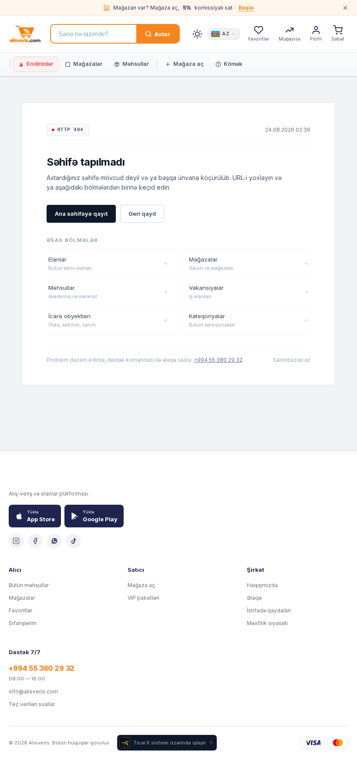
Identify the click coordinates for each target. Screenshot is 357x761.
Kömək (233, 64)
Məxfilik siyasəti (267, 623)
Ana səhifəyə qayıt (81, 213)
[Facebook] (35, 540)
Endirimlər (40, 64)
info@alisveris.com (33, 691)
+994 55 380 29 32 (218, 360)
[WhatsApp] (54, 540)
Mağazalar (87, 64)
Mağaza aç (188, 64)
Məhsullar (135, 64)
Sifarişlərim (23, 623)
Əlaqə (254, 598)
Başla (246, 7)
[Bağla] (345, 8)
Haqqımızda (262, 585)
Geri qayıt (142, 213)
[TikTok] (73, 540)
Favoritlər (20, 610)
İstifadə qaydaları (269, 610)
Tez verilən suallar (32, 704)
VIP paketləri (143, 598)
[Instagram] (16, 540)
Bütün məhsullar (29, 585)
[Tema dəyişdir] (197, 34)
